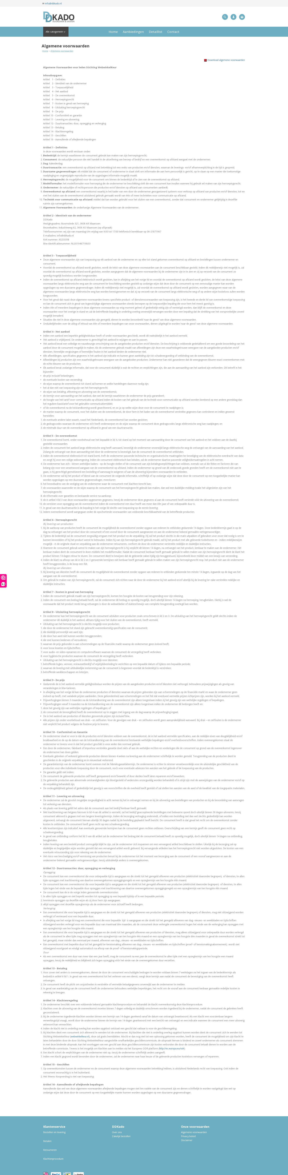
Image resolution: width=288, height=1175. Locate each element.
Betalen (47, 1141)
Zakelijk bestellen (121, 1136)
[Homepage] (84, 17)
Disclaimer (186, 1140)
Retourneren (50, 1149)
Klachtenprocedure (53, 1158)
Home (45, 51)
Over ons (117, 1132)
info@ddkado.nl (53, 3)
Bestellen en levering (54, 1132)
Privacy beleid (188, 1136)
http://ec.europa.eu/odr (171, 1048)
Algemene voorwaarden (61, 51)
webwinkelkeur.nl (80, 1036)
